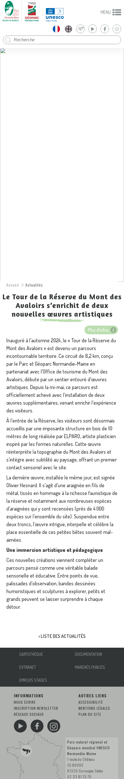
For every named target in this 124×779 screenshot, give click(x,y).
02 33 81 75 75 (79, 776)
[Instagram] (116, 29)
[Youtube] (92, 29)
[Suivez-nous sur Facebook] (37, 726)
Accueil (12, 285)
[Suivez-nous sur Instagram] (53, 726)
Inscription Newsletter (36, 708)
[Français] (56, 29)
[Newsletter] (80, 29)
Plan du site (89, 714)
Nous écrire (25, 702)
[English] (68, 29)
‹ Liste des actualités (62, 636)
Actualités (34, 285)
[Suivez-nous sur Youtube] (20, 726)
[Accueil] (21, 11)
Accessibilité (90, 702)
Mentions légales (94, 708)
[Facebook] (104, 29)
